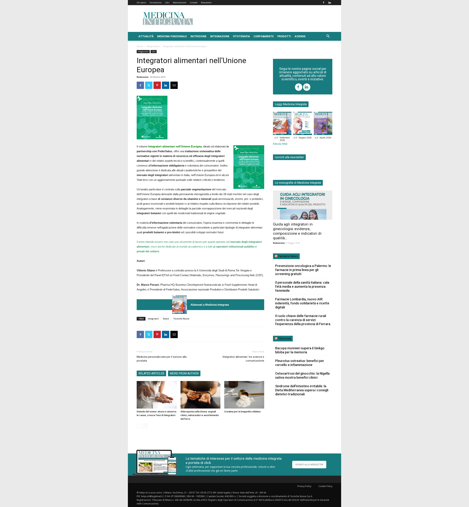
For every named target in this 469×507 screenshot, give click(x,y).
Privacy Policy (304, 486)
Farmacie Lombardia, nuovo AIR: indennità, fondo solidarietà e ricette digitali (302, 303)
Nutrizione (198, 36)
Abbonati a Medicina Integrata (210, 304)
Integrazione (219, 36)
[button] (328, 36)
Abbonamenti (179, 2)
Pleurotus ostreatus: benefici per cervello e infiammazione (299, 363)
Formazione (156, 2)
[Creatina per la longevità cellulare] (244, 395)
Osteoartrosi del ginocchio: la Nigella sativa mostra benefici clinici (302, 375)
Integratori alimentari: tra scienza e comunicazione (243, 358)
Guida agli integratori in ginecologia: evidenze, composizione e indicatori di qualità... (297, 231)
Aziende (300, 36)
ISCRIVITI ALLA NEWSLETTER (309, 464)
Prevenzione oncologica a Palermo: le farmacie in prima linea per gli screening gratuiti (303, 270)
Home (140, 46)
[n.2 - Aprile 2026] (323, 124)
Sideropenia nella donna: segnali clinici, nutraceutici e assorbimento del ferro (199, 415)
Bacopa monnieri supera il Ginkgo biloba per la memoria (299, 350)
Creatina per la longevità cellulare (242, 411)
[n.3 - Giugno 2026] (302, 124)
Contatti (193, 2)
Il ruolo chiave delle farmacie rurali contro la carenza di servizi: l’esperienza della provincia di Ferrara (302, 320)
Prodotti (284, 36)
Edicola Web (280, 143)
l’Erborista (284, 338)
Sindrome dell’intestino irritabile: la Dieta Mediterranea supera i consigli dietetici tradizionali (301, 390)
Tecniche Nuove (181, 318)
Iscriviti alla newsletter (289, 157)
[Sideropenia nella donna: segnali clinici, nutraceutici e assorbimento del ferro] (200, 395)
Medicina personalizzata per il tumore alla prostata (162, 358)
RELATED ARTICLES (151, 373)
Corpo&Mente (264, 36)
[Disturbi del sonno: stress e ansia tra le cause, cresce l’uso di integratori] (157, 395)
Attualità (146, 36)
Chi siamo (141, 2)
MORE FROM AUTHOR (184, 373)
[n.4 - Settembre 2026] (179, 305)
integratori (153, 318)
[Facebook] (323, 2)
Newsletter (206, 2)
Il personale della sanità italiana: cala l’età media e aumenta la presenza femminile (302, 286)
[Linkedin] (329, 2)
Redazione (142, 77)
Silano (166, 318)
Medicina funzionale (172, 36)
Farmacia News (288, 256)
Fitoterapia (241, 36)
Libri (167, 2)
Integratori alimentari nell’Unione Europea (175, 146)
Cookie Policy (325, 486)
